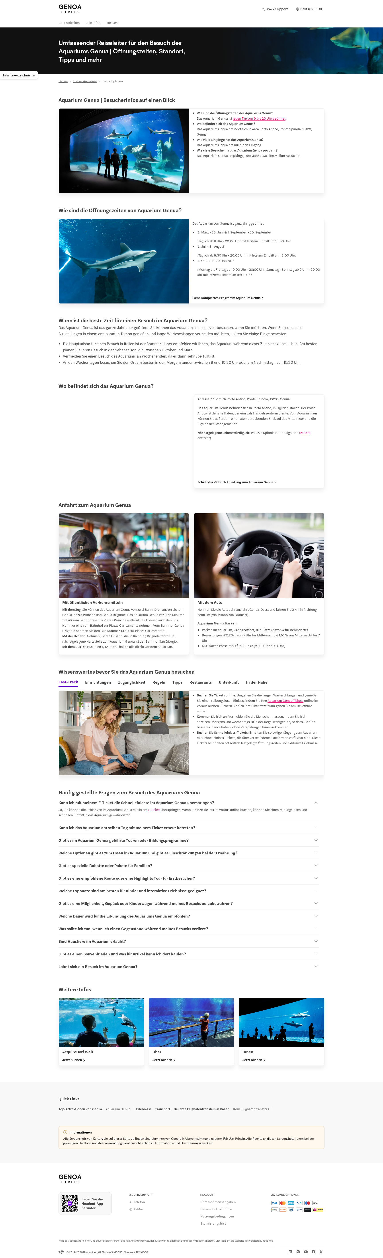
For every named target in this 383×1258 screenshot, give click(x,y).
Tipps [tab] (177, 682)
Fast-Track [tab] (68, 681)
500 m (305, 432)
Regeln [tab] (158, 682)
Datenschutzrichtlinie (216, 1209)
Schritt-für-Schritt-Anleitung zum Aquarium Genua (235, 482)
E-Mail (139, 1209)
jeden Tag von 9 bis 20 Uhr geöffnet (259, 118)
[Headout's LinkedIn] (290, 1252)
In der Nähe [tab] (257, 682)
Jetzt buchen (72, 1060)
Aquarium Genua (118, 1109)
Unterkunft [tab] (229, 682)
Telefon (139, 1202)
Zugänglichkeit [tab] (131, 682)
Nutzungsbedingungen (217, 1216)
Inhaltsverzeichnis (17, 75)
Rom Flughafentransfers (251, 1109)
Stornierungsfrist (213, 1223)
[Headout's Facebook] (313, 1252)
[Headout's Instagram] (298, 1252)
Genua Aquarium (85, 81)
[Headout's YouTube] (306, 1252)
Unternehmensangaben (218, 1202)
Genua (63, 81)
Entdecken (72, 22)
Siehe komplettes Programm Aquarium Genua (226, 298)
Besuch (112, 22)
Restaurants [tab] (201, 682)
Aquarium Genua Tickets (285, 700)
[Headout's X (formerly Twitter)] (321, 1252)
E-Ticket (154, 809)
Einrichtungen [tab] (98, 682)
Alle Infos (93, 22)
